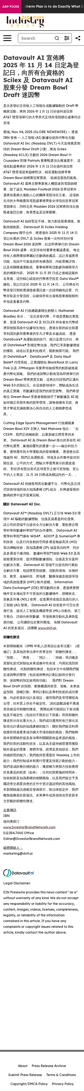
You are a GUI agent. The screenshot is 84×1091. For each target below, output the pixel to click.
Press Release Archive (49, 1066)
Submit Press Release (25, 1075)
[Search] (57, 38)
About (23, 1066)
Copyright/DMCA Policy (29, 1084)
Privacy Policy (63, 1084)
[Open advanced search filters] (67, 38)
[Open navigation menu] (7, 38)
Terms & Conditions (61, 1075)
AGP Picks (10, 6)
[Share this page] (78, 38)
